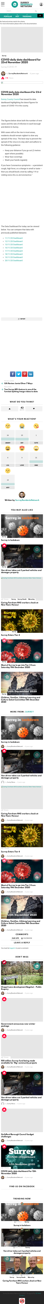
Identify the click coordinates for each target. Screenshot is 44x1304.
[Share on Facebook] (12, 374)
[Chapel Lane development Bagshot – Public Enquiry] (22, 973)
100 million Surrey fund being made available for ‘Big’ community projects (19, 1062)
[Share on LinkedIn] (30, 374)
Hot (17, 16)
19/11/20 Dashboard (14, 257)
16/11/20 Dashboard (14, 248)
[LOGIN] (41, 4)
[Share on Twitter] (18, 374)
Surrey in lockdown (10, 540)
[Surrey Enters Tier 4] (22, 621)
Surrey (4, 536)
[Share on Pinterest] (24, 374)
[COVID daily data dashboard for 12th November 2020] (22, 1157)
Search (36, 11)
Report (22, 319)
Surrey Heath (22, 599)
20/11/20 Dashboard (14, 260)
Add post (40, 15)
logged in (13, 948)
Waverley (31, 599)
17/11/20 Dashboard (14, 251)
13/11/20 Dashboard (14, 244)
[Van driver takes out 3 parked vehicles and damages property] (22, 556)
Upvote (9, 408)
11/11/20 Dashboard (14, 238)
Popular (8, 16)
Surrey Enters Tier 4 (10, 635)
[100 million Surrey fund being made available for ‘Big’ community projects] (22, 1047)
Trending (27, 16)
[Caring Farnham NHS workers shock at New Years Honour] (22, 588)
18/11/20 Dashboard (14, 254)
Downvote (34, 408)
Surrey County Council (10, 99)
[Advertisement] (22, 201)
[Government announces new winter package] (22, 1010)
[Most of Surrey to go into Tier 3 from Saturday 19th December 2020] (22, 651)
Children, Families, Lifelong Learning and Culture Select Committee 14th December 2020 (20, 700)
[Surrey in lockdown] (22, 526)
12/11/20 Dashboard (14, 241)
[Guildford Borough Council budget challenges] (22, 1120)
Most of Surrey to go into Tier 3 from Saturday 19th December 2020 (18, 666)
